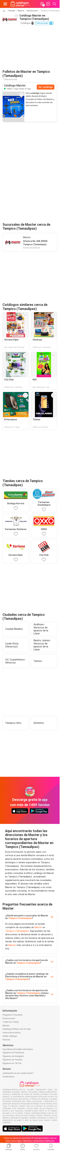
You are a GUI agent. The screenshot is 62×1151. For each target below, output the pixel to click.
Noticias (6, 1039)
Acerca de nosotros (12, 1032)
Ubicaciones (32, 11)
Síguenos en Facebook (13, 1052)
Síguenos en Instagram (13, 1056)
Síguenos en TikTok (12, 1063)
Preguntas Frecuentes (12, 1015)
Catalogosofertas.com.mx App (17, 1029)
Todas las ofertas (11, 1022)
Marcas (6, 1025)
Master (21, 11)
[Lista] (48, 3)
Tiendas (11, 11)
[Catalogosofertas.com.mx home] (20, 4)
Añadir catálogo (10, 1036)
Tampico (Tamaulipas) (20, 918)
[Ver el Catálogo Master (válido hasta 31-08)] (13, 107)
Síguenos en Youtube (12, 1059)
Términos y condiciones (33, 1141)
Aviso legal (16, 1141)
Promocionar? (9, 1018)
